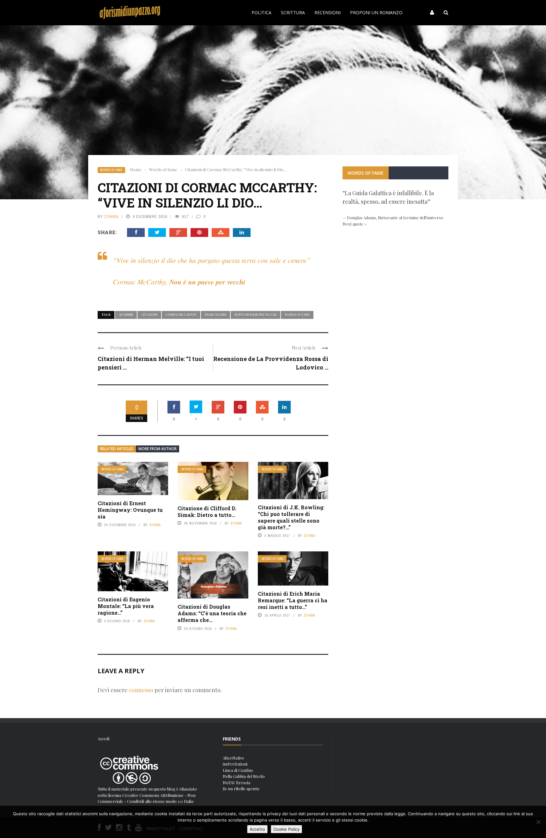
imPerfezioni (235, 764)
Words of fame (111, 170)
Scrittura (293, 12)
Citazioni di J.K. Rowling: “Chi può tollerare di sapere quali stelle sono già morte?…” (291, 517)
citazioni (149, 314)
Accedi (103, 738)
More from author (157, 448)
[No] (538, 822)
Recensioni (327, 12)
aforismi (126, 314)
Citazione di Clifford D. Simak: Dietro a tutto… (207, 511)
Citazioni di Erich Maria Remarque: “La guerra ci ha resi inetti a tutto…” (292, 600)
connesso (141, 690)
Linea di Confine (238, 770)
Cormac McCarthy (181, 314)
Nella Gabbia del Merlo (244, 776)
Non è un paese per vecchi (255, 314)
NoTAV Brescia (236, 782)
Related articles (116, 448)
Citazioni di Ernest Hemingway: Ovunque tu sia (130, 510)
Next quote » (355, 224)
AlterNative (233, 757)
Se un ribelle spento (241, 788)
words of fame (297, 314)
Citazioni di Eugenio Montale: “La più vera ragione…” (126, 606)
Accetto (257, 829)
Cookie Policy (286, 829)
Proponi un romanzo (376, 12)
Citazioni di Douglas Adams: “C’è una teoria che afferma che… (212, 613)
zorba (111, 216)
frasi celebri (215, 314)
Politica (261, 12)
